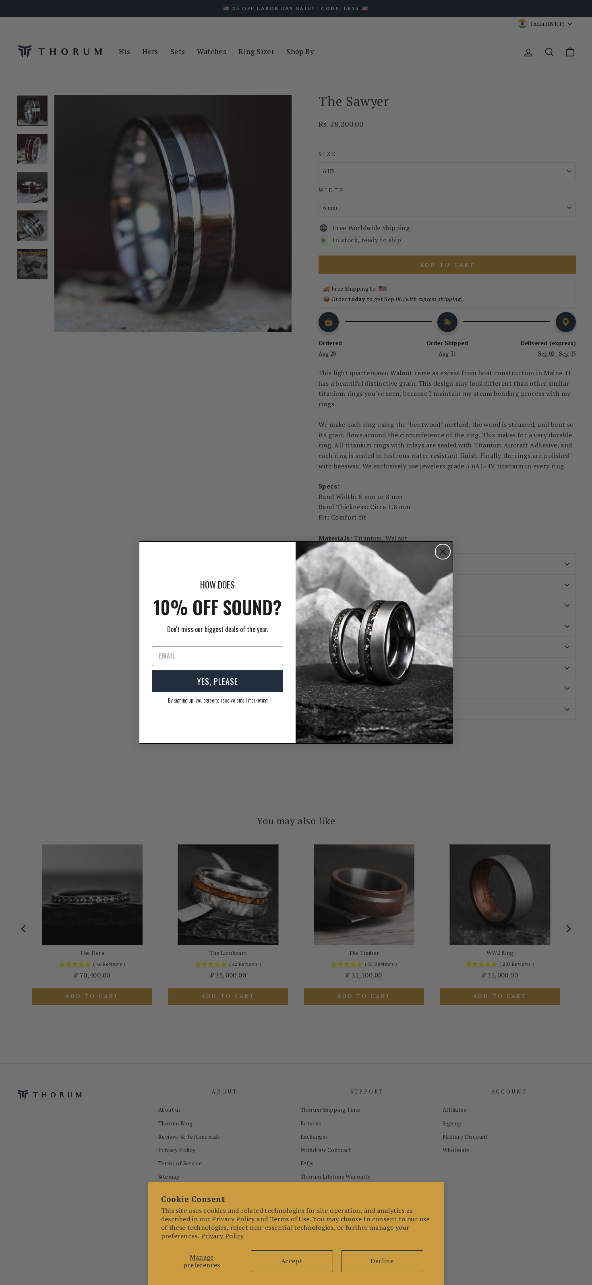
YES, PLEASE (217, 681)
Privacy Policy (222, 1235)
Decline (382, 1260)
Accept (291, 1260)
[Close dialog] (443, 552)
